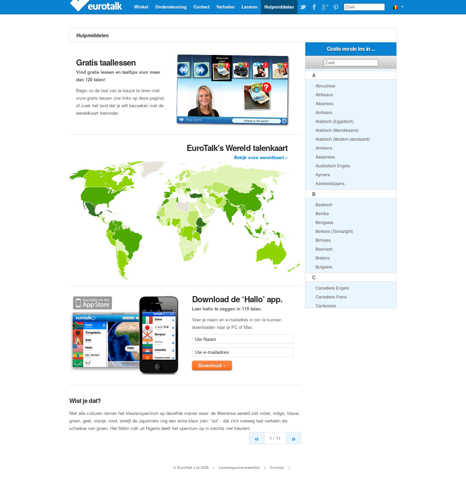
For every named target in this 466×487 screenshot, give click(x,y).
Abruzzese (325, 85)
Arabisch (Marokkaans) (337, 130)
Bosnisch (324, 249)
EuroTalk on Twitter (302, 7)
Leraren (250, 6)
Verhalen (225, 6)
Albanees (324, 103)
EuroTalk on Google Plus (324, 7)
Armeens (324, 148)
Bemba (322, 213)
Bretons (323, 258)
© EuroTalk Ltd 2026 (191, 467)
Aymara (323, 174)
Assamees (325, 156)
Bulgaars (324, 266)
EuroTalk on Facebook (313, 7)
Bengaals (324, 222)
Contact (201, 6)
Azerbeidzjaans (330, 183)
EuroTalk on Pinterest (335, 7)
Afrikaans (324, 94)
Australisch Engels (333, 165)
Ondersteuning (171, 6)
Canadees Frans (331, 297)
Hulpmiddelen (279, 6)
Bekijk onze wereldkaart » (261, 157)
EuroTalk (96, 7)
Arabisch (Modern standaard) (343, 139)
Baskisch (324, 204)
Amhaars (324, 112)
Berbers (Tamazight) (334, 231)
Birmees (323, 240)
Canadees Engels (332, 288)
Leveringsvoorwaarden (239, 467)
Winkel (141, 6)
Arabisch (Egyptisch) (335, 121)
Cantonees (326, 305)
